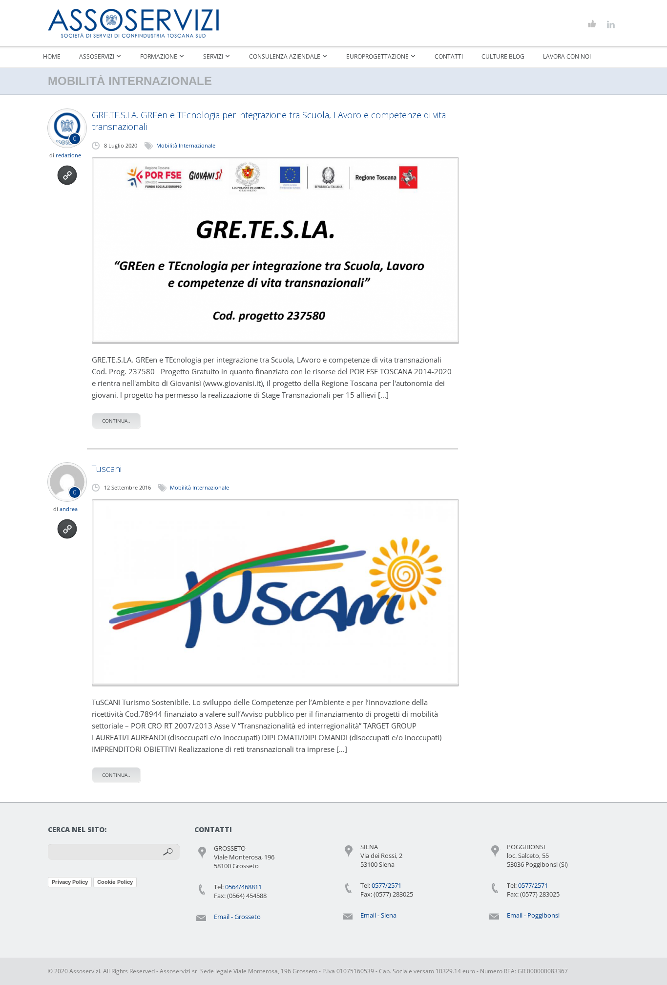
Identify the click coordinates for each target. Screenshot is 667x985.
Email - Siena (378, 915)
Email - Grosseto (237, 916)
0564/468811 (243, 886)
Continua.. (116, 420)
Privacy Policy (70, 881)
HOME (52, 56)
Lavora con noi (567, 56)
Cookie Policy (115, 881)
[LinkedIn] (610, 24)
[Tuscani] (275, 592)
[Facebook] (592, 24)
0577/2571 (386, 885)
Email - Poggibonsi (533, 915)
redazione (68, 155)
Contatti (449, 56)
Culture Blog (502, 56)
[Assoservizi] (133, 23)
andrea (69, 509)
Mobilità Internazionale (185, 145)
